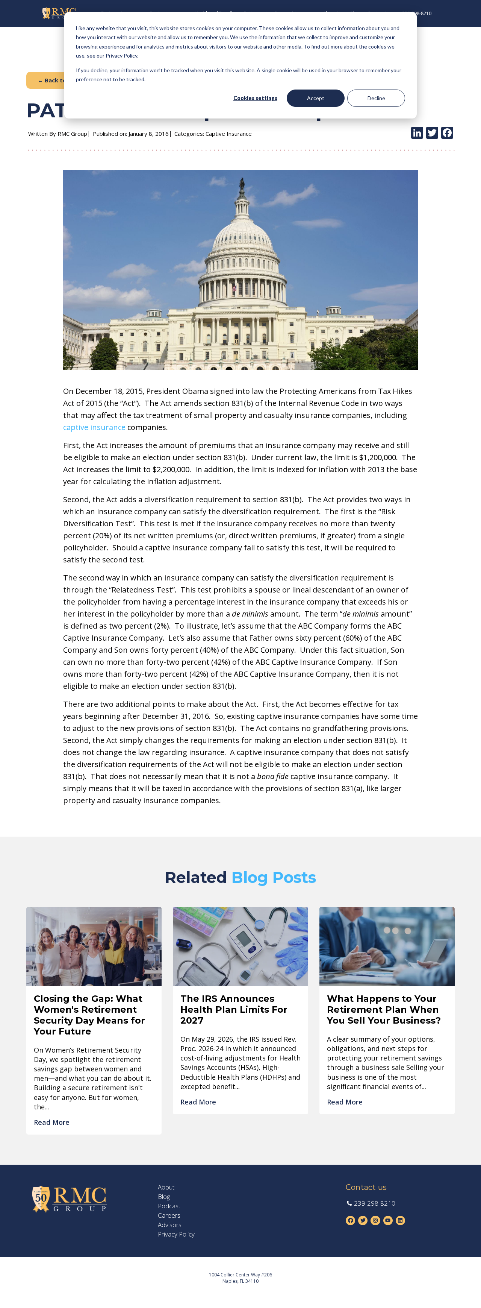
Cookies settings (255, 98)
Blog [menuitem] (164, 1196)
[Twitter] (432, 133)
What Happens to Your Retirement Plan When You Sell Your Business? (384, 1009)
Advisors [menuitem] (170, 1225)
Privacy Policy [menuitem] (176, 1234)
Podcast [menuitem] (169, 1206)
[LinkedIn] (417, 133)
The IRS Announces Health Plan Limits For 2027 (233, 1009)
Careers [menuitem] (169, 1215)
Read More (52, 1122)
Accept (315, 98)
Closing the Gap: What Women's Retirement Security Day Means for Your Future (89, 1014)
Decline (376, 98)
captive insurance (94, 427)
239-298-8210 (416, 13)
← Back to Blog (59, 80)
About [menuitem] (166, 1187)
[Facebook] (447, 133)
